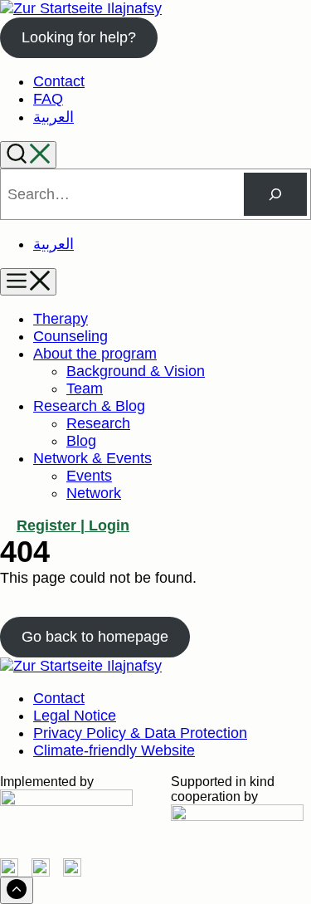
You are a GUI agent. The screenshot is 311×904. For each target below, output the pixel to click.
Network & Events (92, 458)
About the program (95, 353)
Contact (59, 81)
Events (89, 475)
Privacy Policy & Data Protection (140, 733)
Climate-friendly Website (114, 750)
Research (98, 423)
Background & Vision (135, 371)
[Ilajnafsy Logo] (81, 8)
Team (84, 388)
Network (93, 493)
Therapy (60, 318)
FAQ (48, 98)
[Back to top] (16, 890)
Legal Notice (74, 715)
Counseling (70, 336)
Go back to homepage (95, 636)
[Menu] (28, 282)
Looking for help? (79, 37)
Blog (81, 440)
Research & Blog (89, 406)
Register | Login (73, 525)
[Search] (28, 155)
